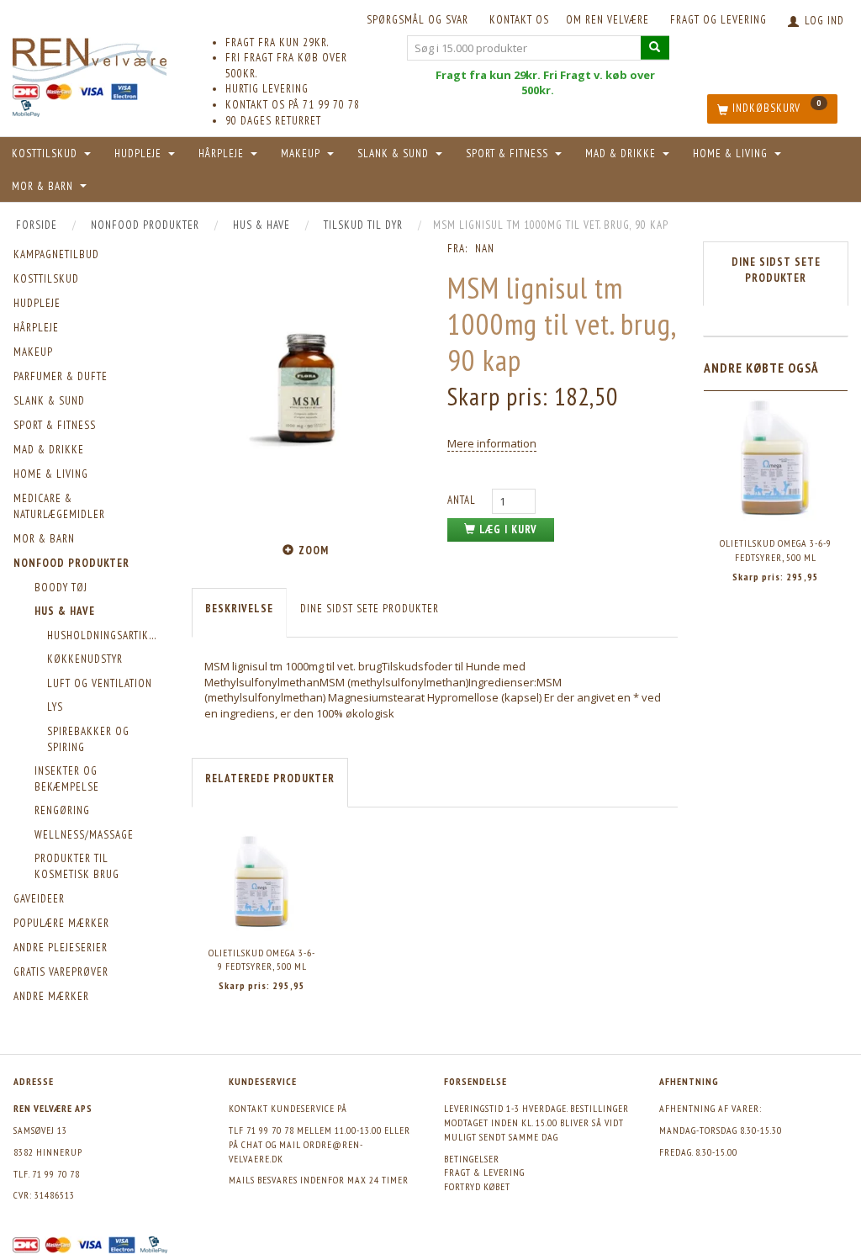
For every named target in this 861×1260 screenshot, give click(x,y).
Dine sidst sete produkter (369, 608)
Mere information (491, 443)
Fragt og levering (718, 20)
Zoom (313, 550)
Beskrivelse (239, 608)
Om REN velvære (607, 20)
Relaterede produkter (270, 778)
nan (484, 248)
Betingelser (471, 1158)
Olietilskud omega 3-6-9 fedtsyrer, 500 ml (262, 959)
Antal (463, 500)
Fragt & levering (484, 1172)
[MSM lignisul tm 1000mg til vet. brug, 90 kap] (307, 388)
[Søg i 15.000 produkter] (655, 47)
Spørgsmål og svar (417, 20)
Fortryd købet (477, 1186)
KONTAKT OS (519, 20)
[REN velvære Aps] (89, 57)
